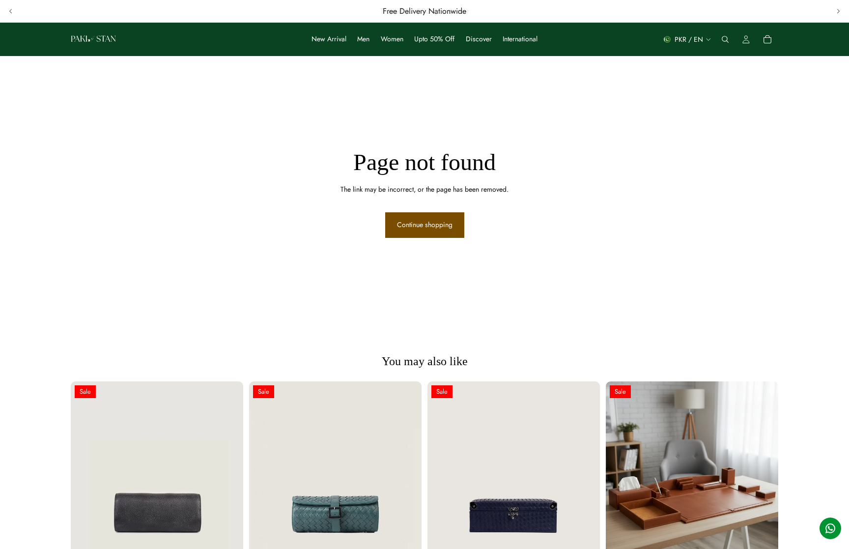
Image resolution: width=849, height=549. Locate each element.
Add (236, 539)
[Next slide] (838, 11)
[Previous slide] (11, 11)
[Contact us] (830, 528)
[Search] (725, 39)
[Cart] (767, 39)
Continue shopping (425, 225)
